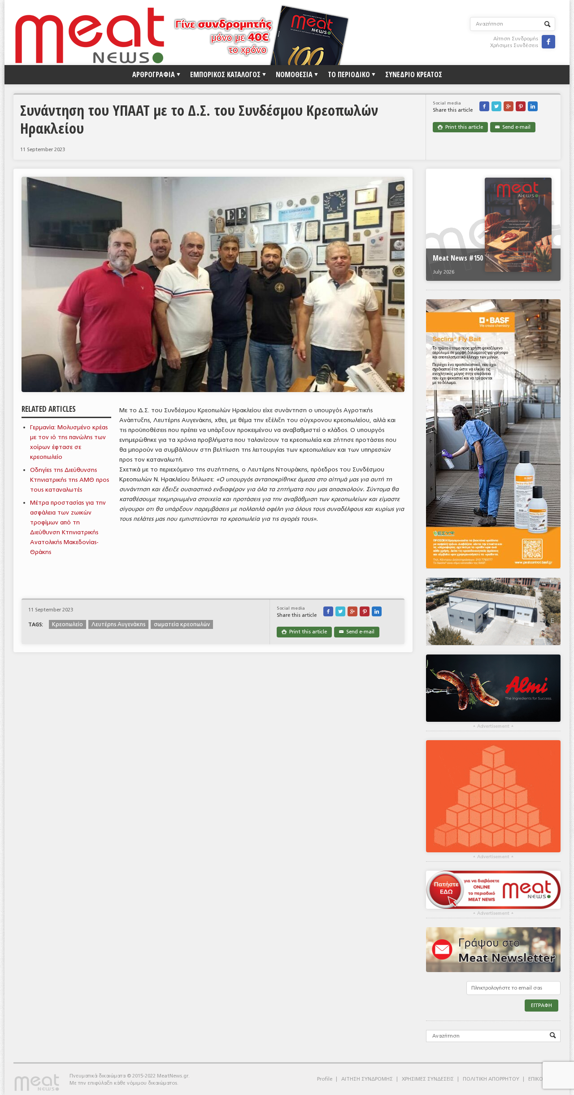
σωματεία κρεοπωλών (182, 624)
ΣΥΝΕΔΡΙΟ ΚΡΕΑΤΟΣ (413, 74)
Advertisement (493, 726)
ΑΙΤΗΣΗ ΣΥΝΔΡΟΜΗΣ (367, 1079)
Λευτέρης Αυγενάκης (118, 624)
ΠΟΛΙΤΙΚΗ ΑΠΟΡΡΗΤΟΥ (491, 1079)
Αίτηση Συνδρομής (515, 39)
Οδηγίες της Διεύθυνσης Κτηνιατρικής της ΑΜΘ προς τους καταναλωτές (69, 480)
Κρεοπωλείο (67, 624)
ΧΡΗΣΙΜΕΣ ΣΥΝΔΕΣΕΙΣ (428, 1079)
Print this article (460, 127)
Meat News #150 (458, 258)
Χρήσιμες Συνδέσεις (514, 45)
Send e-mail (513, 127)
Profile (324, 1079)
